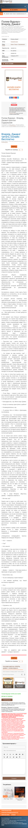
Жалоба (14, 104)
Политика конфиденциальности (9, 812)
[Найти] (25, 6)
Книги (12, 44)
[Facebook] (12, 97)
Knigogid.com (8, 2)
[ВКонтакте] (10, 97)
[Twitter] (18, 97)
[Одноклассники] (14, 97)
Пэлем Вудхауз (14, 41)
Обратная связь (5, 814)
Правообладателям (6, 810)
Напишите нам (12, 113)
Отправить (14, 778)
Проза (15, 44)
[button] (4, 754)
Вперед (14, 146)
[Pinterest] (16, 97)
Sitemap (13, 814)
